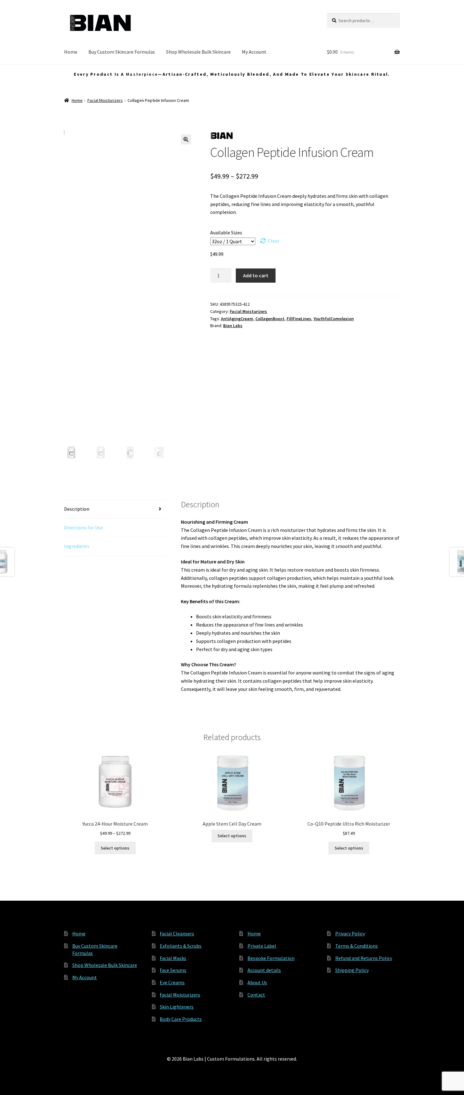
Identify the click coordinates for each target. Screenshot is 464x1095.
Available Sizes (226, 232)
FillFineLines (299, 318)
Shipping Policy (352, 970)
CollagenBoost (269, 318)
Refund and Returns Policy (363, 958)
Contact (256, 995)
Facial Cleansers (177, 933)
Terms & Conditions (356, 946)
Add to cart (255, 275)
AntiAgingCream (237, 318)
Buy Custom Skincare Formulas (121, 52)
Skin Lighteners (176, 1007)
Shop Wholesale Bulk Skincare (198, 52)
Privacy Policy (350, 933)
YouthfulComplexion (333, 318)
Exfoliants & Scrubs (180, 946)
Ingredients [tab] (76, 546)
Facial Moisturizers (105, 100)
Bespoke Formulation (270, 958)
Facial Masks (173, 958)
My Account (254, 52)
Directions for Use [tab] (83, 527)
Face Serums (173, 970)
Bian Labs (232, 325)
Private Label (261, 946)
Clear (273, 241)
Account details (264, 970)
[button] (186, 139)
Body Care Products (181, 1019)
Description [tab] (76, 509)
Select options (115, 848)
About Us (257, 982)
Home (70, 52)
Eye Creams (172, 982)
